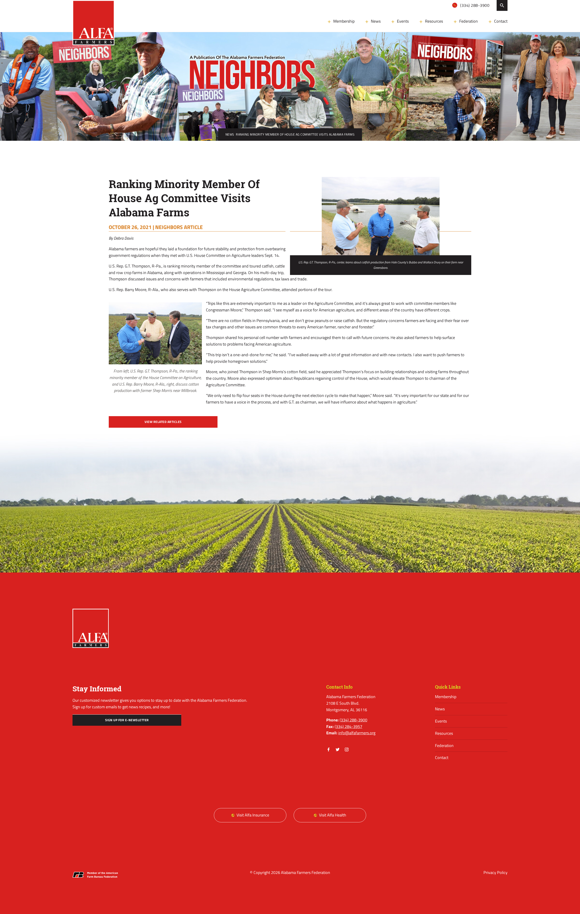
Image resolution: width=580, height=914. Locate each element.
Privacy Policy (495, 872)
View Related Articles (163, 421)
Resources (434, 21)
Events (403, 21)
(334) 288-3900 (474, 5)
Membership (344, 21)
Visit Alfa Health (332, 815)
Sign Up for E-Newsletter (127, 720)
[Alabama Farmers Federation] (90, 628)
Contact (501, 21)
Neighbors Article (179, 227)
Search (502, 5)
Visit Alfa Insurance (253, 815)
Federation (468, 21)
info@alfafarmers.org (356, 733)
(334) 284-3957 (348, 726)
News (376, 21)
